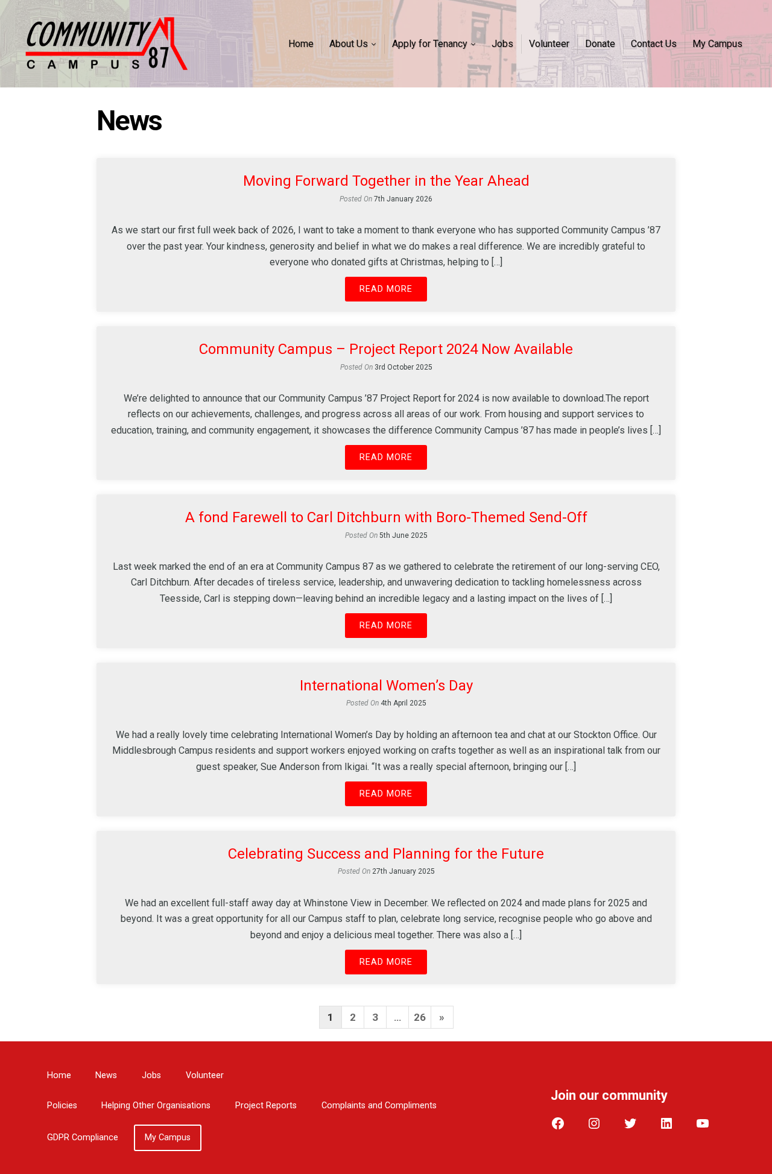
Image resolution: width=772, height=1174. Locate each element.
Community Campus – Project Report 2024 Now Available (386, 349)
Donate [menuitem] (600, 43)
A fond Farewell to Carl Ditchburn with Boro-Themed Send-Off (386, 517)
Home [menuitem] (301, 43)
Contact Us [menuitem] (654, 43)
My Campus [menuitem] (717, 43)
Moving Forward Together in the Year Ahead (386, 180)
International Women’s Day (386, 685)
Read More (386, 289)
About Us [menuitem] (348, 43)
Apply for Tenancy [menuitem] (429, 43)
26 (420, 1017)
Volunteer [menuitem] (549, 43)
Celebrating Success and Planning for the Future (386, 853)
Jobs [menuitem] (502, 43)
